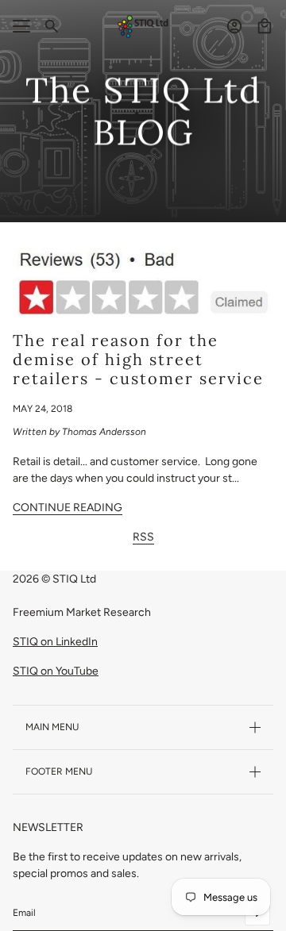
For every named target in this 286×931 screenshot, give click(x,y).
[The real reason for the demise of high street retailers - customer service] (143, 283)
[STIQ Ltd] (143, 26)
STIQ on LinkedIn (55, 641)
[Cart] (264, 26)
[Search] (51, 26)
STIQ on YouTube (56, 671)
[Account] (234, 26)
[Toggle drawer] (21, 26)
